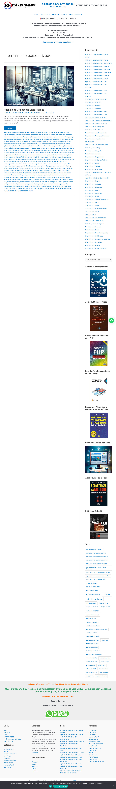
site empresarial (91, 668)
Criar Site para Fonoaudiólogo (94, 221)
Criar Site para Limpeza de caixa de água (98, 121)
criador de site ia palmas (64, 135)
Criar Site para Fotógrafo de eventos (96, 199)
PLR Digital (92, 732)
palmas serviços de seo (36, 175)
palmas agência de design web (31, 143)
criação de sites (93, 611)
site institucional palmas (57, 184)
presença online (90, 665)
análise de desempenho (93, 586)
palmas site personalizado (20, 177)
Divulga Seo (92, 752)
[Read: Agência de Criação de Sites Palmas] (39, 86)
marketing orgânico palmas (39, 141)
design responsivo (92, 622)
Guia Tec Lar (93, 755)
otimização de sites (92, 661)
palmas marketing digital (11, 168)
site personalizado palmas (63, 188)
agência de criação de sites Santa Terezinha (96, 568)
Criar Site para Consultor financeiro (96, 233)
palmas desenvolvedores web (61, 157)
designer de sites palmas (24, 139)
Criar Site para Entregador (93, 151)
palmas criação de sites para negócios (59, 155)
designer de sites (91, 618)
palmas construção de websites (51, 148)
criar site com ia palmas (11, 137)
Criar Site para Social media (94, 236)
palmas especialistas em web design (54, 164)
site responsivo (104, 672)
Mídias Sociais (8, 763)
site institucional (103, 668)
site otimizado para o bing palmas (19, 188)
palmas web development (28, 182)
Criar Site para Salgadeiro (93, 187)
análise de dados (91, 583)
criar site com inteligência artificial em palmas (34, 137)
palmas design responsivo (55, 159)
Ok (50, 786)
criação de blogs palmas (30, 135)
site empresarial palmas (41, 184)
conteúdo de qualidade (93, 594)
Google (34, 769)
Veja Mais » (10, 128)
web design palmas (10, 191)
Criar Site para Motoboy (92, 154)
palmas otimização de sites (47, 170)
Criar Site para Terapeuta (93, 227)
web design (89, 676)
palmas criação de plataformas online (19, 155)
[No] (114, 785)
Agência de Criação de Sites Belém (96, 60)
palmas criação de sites (39, 155)
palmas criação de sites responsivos (39, 157)
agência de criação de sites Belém (96, 553)
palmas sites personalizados (56, 177)
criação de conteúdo (92, 606)
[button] (49, 14)
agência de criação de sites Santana (96, 563)
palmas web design (13, 182)
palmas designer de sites (21, 161)
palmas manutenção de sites (39, 166)
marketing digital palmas (22, 141)
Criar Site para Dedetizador (94, 130)
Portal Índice (93, 759)
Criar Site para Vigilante (92, 166)
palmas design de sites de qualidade (35, 159)
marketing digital (91, 658)
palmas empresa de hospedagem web (30, 164)
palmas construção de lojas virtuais (28, 148)
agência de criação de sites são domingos (98, 572)
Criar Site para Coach (92, 230)
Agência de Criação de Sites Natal (96, 111)
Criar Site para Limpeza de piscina (96, 124)
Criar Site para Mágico (92, 202)
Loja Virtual (7, 756)
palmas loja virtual (24, 166)
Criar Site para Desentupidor (94, 127)
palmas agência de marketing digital (53, 143)
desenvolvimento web (92, 615)
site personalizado (91, 672)
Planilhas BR (93, 750)
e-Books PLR (93, 730)
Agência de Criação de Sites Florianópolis (98, 63)
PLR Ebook (92, 735)
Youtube (34, 771)
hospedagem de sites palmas (42, 139)
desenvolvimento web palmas (58, 137)
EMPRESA (7, 732)
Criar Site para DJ (91, 215)
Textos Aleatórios (94, 741)
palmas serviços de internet (62, 173)
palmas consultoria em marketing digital (50, 150)
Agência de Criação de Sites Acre (96, 90)
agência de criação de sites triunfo (96, 579)
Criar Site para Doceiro (92, 190)
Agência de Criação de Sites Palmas (24, 109)
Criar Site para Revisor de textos (95, 248)
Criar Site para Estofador (93, 108)
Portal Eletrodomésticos (96, 761)
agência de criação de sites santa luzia (97, 560)
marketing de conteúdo (93, 650)
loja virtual (105, 640)
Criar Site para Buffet (92, 196)
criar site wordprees (94, 599)
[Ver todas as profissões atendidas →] (58, 42)
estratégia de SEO (91, 632)
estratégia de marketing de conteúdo (96, 629)
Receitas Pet (93, 746)
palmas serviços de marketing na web (16, 175)
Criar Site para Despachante (94, 157)
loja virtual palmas (58, 139)
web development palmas (25, 191)
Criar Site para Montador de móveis (96, 145)
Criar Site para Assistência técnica (96, 133)
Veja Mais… (35, 752)
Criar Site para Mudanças (93, 148)
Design (6, 751)
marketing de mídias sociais (94, 654)
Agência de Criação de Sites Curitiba (97, 75)
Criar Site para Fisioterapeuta (94, 224)
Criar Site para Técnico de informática (97, 136)
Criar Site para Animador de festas (96, 208)
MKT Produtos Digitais (96, 743)
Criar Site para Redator (92, 245)
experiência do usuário (93, 636)
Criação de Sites (9, 112)
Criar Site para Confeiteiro (93, 193)
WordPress (7, 767)
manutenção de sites (92, 643)
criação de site (105, 606)
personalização (105, 661)
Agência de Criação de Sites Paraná (96, 78)
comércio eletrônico (92, 590)
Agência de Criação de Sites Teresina (97, 178)
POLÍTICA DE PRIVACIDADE (12, 739)
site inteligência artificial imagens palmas (38, 186)
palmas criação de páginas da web (46, 152)
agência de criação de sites (94, 549)
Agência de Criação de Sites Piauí (96, 114)
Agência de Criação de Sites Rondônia (97, 69)
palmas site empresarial (51, 175)
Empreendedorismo (10, 754)
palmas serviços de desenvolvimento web (38, 173)
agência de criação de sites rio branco (97, 556)
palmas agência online (65, 146)
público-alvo (101, 665)
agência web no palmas (34, 132)
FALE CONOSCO (9, 737)
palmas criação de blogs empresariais (22, 152)
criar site (107, 594)
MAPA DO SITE (8, 741)
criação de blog (91, 603)
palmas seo (60, 170)
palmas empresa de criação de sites (41, 161)
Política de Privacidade (60, 786)
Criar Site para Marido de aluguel (95, 117)
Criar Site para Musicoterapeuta (95, 217)
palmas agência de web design (32, 146)
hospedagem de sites (92, 640)
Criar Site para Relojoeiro (93, 102)
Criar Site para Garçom (92, 181)
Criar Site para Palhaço (92, 205)
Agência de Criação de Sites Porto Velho (98, 72)
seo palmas (40, 182)
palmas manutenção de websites (59, 166)
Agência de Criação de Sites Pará (95, 82)
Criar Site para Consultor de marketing (97, 239)
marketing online (105, 658)
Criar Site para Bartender (93, 184)
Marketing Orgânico (10, 760)
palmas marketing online (53, 168)
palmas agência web (10, 148)
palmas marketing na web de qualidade (32, 168)
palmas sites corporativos (38, 177)
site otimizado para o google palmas (42, 188)
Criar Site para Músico (92, 211)
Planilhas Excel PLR (95, 748)
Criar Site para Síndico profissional (96, 160)
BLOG (5, 735)
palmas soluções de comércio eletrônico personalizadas (43, 179)
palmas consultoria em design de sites (24, 150)
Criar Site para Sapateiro (93, 105)
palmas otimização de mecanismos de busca (24, 170)
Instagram (35, 766)
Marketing (7, 758)
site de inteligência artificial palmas (56, 182)
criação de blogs (103, 603)
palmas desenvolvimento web (13, 159)
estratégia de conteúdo (93, 626)
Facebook (35, 762)
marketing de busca (92, 647)
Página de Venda (9, 765)
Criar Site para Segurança (93, 169)
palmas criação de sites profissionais (15, 157)
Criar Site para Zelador (92, 163)
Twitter (34, 764)
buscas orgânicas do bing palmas (53, 132)
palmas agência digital (50, 146)
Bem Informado (93, 757)
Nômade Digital (93, 739)
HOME (6, 730)
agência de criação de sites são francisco (98, 576)
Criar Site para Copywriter (93, 242)
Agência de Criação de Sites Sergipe (97, 66)
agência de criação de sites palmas (15, 132)
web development (101, 676)
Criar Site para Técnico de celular (96, 99)
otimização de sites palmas (57, 141)
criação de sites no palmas (46, 135)
